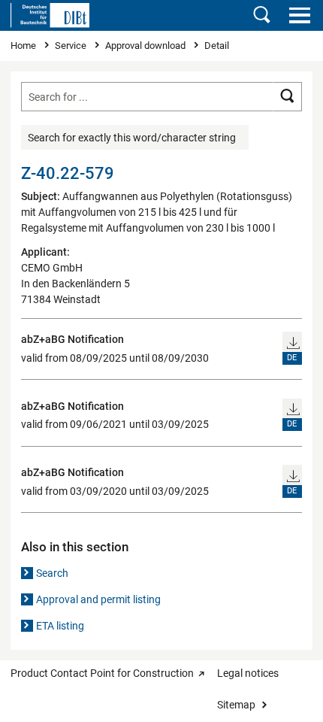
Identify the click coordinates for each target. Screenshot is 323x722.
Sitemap (236, 705)
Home (24, 45)
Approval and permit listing (98, 599)
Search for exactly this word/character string (132, 138)
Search (52, 573)
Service (72, 45)
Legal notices (248, 673)
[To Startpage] (50, 15)
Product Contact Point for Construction (102, 673)
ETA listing (60, 626)
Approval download (146, 45)
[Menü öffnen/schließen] (299, 15)
